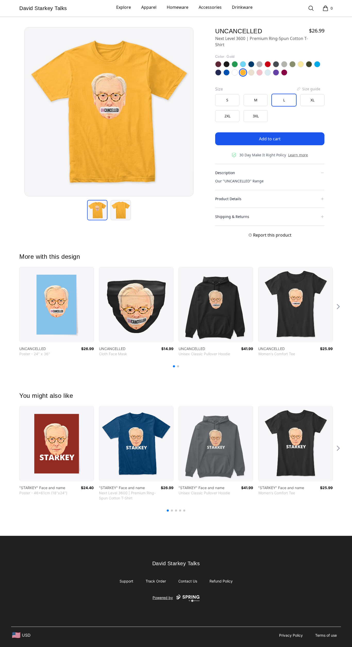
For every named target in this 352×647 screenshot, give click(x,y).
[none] (308, 89)
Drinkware (242, 7)
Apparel (148, 7)
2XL (227, 116)
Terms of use (326, 635)
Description (225, 172)
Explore (123, 7)
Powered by (163, 597)
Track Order (156, 581)
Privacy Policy (291, 635)
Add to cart (270, 139)
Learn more (298, 154)
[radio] (227, 100)
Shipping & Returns (232, 216)
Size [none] (219, 89)
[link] (57, 304)
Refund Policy (221, 581)
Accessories (210, 7)
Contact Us (187, 581)
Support (126, 581)
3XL (256, 116)
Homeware (177, 7)
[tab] (97, 210)
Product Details (228, 198)
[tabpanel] (109, 111)
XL (312, 100)
